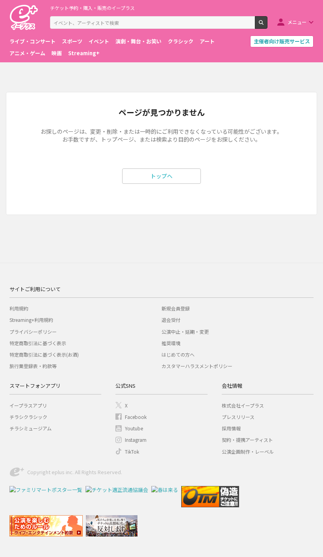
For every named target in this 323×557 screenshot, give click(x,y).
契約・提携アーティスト (247, 439)
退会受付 (171, 319)
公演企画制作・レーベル (248, 451)
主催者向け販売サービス (282, 41)
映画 (57, 53)
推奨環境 (171, 343)
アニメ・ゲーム (27, 53)
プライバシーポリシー (33, 331)
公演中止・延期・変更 (185, 331)
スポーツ (72, 41)
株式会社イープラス (243, 405)
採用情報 (231, 428)
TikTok (132, 451)
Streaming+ (84, 53)
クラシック (180, 41)
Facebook (136, 416)
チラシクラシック (28, 416)
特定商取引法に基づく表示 (37, 343)
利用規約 (18, 308)
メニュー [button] (297, 22)
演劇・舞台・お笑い (138, 41)
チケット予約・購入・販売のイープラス (92, 7)
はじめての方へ (178, 354)
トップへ (161, 176)
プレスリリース (238, 416)
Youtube (134, 428)
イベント (99, 41)
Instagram (136, 439)
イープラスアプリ (28, 405)
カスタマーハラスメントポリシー (197, 366)
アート (207, 41)
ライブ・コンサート (32, 41)
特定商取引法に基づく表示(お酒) (44, 354)
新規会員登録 (176, 308)
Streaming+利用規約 (31, 319)
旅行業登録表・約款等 (33, 366)
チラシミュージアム (30, 428)
